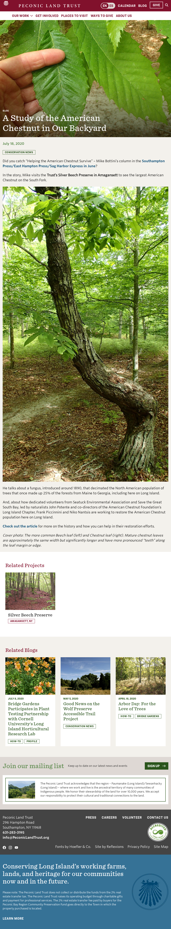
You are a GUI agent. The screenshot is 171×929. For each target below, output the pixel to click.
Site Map (161, 847)
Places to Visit (74, 16)
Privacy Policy (139, 847)
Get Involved (47, 16)
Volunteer (132, 817)
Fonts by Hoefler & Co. (73, 847)
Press (91, 817)
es (111, 6)
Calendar (127, 6)
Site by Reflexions (109, 847)
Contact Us (157, 817)
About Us (124, 16)
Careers (109, 817)
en (105, 6)
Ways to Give (102, 16)
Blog (142, 6)
